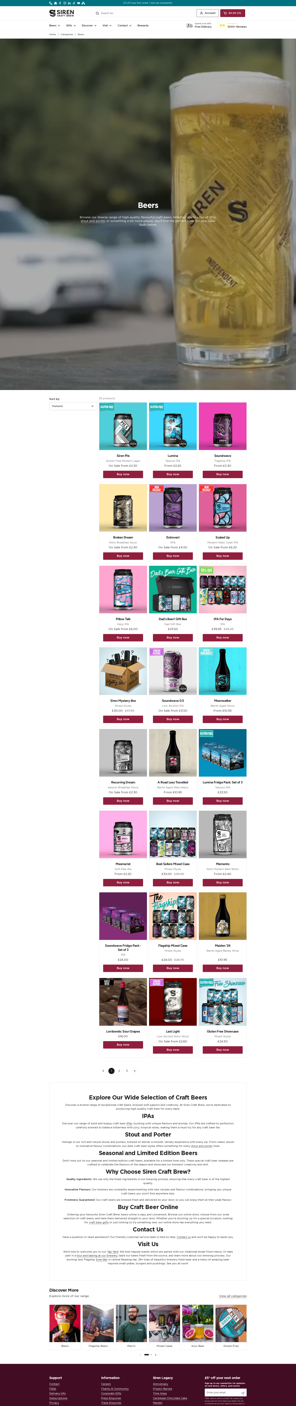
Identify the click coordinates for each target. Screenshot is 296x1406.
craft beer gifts (99, 1222)
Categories (67, 34)
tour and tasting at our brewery (97, 1255)
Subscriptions (58, 1398)
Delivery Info (57, 1393)
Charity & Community (115, 1388)
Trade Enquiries (111, 1403)
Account (210, 13)
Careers (106, 1384)
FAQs (52, 1388)
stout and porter (93, 221)
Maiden (157, 1403)
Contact (54, 1384)
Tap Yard (112, 1251)
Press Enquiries (111, 1398)
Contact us (184, 1237)
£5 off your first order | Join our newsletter (147, 3)
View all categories (233, 1296)
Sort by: (54, 399)
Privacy (54, 1403)
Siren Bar (101, 1259)
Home (52, 34)
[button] (232, 13)
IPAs (212, 217)
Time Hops (160, 1393)
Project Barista (162, 1388)
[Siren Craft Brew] (61, 13)
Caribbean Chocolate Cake (170, 1398)
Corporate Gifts (111, 1393)
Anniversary (160, 1384)
